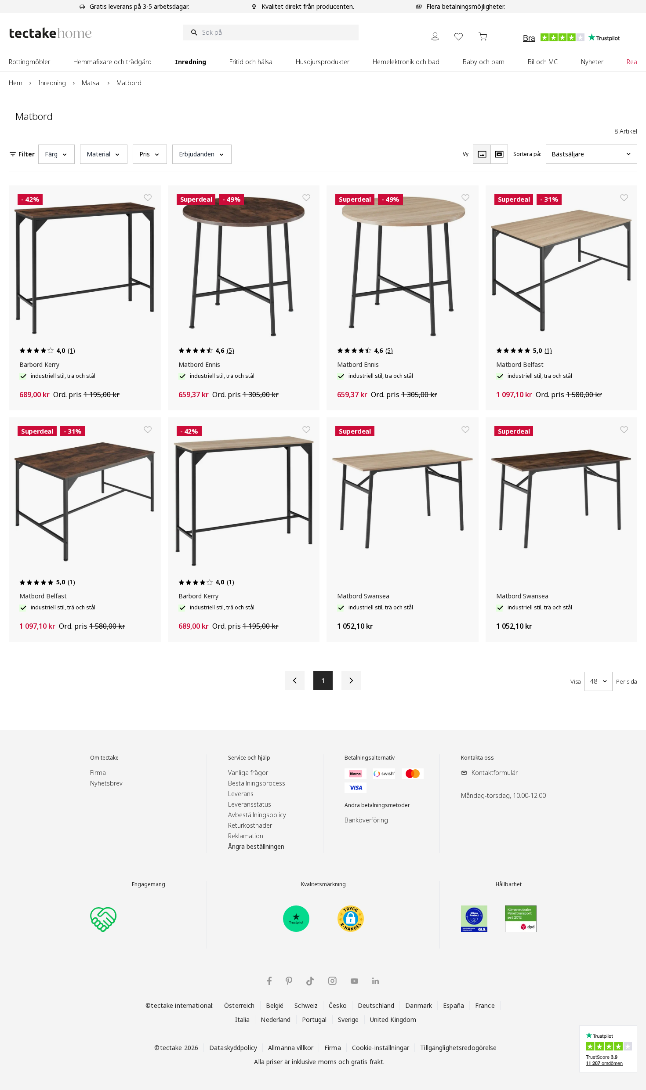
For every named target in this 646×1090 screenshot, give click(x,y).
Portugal (314, 1019)
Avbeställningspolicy (257, 815)
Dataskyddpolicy (233, 1047)
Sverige (348, 1019)
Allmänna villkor (290, 1047)
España (453, 1005)
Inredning (52, 83)
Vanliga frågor (248, 772)
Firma (98, 772)
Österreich (239, 1005)
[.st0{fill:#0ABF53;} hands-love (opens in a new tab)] (103, 918)
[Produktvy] (481, 154)
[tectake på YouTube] (354, 981)
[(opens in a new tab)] (296, 918)
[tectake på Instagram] (332, 981)
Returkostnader (250, 825)
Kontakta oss (477, 757)
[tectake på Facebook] (269, 981)
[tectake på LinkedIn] (375, 981)
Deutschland (376, 1005)
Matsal (91, 83)
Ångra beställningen (256, 846)
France (485, 1005)
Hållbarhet (509, 884)
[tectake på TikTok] (310, 981)
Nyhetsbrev (106, 783)
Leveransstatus (249, 804)
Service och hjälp (249, 757)
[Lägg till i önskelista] (148, 197)
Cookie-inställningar (381, 1047)
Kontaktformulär (495, 772)
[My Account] (435, 36)
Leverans (241, 793)
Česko (338, 1005)
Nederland (275, 1019)
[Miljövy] (499, 154)
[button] (56, 154)
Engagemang (148, 884)
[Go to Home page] (50, 33)
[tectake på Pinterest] (289, 981)
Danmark (418, 1005)
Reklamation (245, 836)
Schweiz (306, 1005)
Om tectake (104, 757)
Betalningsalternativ (370, 757)
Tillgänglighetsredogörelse (458, 1047)
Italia (242, 1019)
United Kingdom (393, 1019)
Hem (15, 83)
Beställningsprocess (256, 783)
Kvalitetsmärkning (323, 884)
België (275, 1005)
